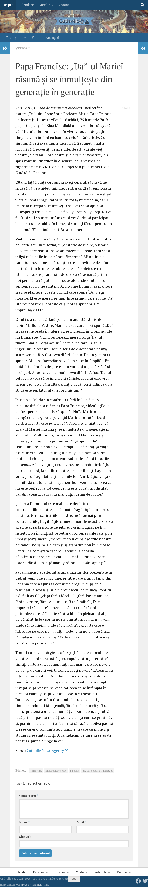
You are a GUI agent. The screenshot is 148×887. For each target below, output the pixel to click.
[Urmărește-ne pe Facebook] (138, 881)
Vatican (22, 48)
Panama (74, 770)
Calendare (26, 5)
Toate (21, 872)
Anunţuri (52, 37)
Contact (65, 5)
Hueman (37, 884)
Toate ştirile (14, 37)
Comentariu (28, 796)
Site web (25, 837)
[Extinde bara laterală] (5, 48)
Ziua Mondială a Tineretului (98, 770)
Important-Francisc (55, 770)
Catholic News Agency (45, 750)
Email (81, 822)
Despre (8, 5)
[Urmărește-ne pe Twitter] (145, 881)
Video (36, 37)
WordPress (22, 884)
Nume (24, 822)
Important (36, 770)
